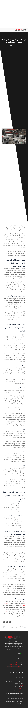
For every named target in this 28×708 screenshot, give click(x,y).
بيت (19, 44)
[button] (10, 622)
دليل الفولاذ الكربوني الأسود (18, 686)
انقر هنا (6, 611)
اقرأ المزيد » (21, 685)
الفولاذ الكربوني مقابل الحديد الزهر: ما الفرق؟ (15, 698)
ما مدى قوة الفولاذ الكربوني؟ (18, 690)
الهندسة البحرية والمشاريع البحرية (14, 663)
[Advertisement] (14, 14)
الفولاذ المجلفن (14, 44)
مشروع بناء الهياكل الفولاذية (15, 664)
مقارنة (10, 44)
